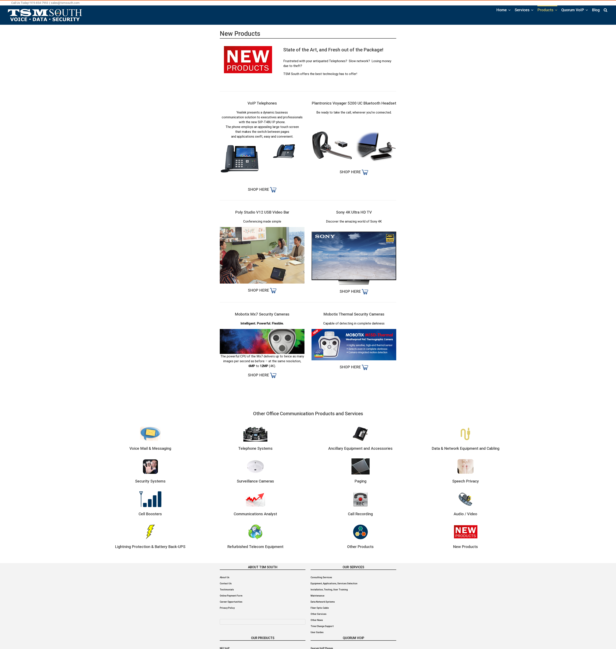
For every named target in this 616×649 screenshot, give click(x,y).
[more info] (273, 189)
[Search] (605, 9)
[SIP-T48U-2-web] (284, 141)
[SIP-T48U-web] (240, 141)
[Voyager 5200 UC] (332, 133)
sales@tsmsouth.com (65, 2)
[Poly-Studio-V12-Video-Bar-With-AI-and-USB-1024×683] (262, 229)
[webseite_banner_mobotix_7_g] (262, 331)
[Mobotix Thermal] (354, 331)
